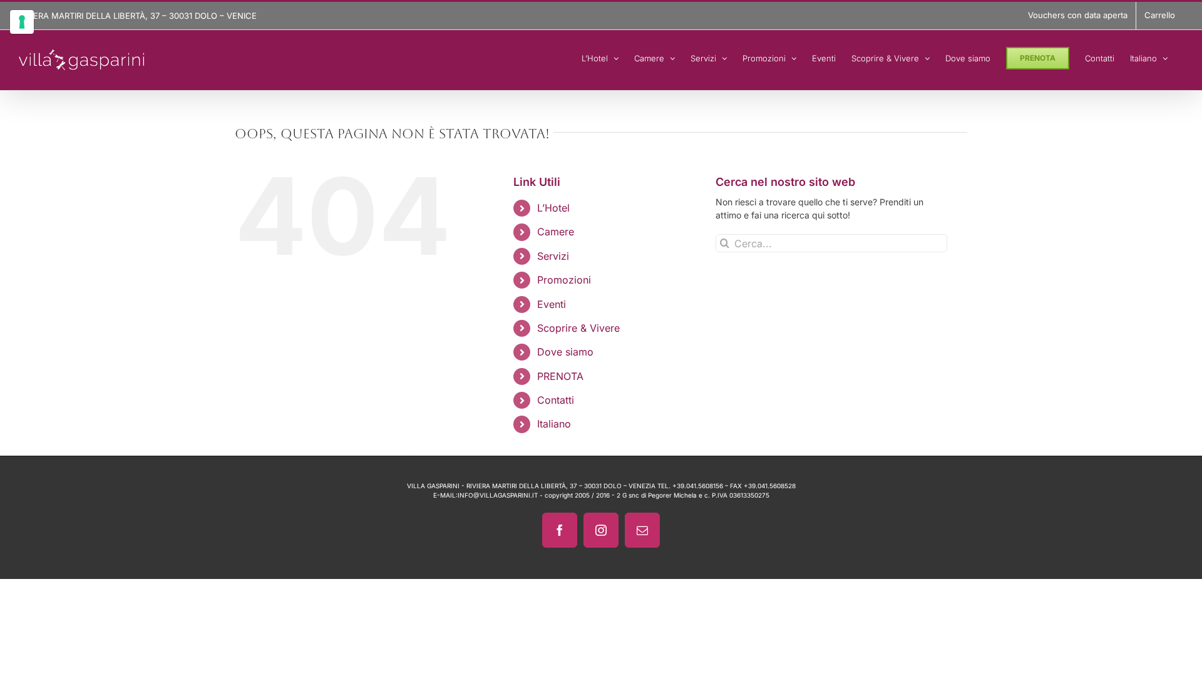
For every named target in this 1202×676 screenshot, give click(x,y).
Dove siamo (565, 352)
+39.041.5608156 (697, 485)
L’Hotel (553, 208)
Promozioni (564, 280)
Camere (555, 231)
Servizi (553, 256)
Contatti (555, 400)
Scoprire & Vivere (578, 328)
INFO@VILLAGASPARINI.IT (498, 495)
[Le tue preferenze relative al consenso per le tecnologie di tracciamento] (22, 22)
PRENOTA (560, 376)
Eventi (551, 304)
